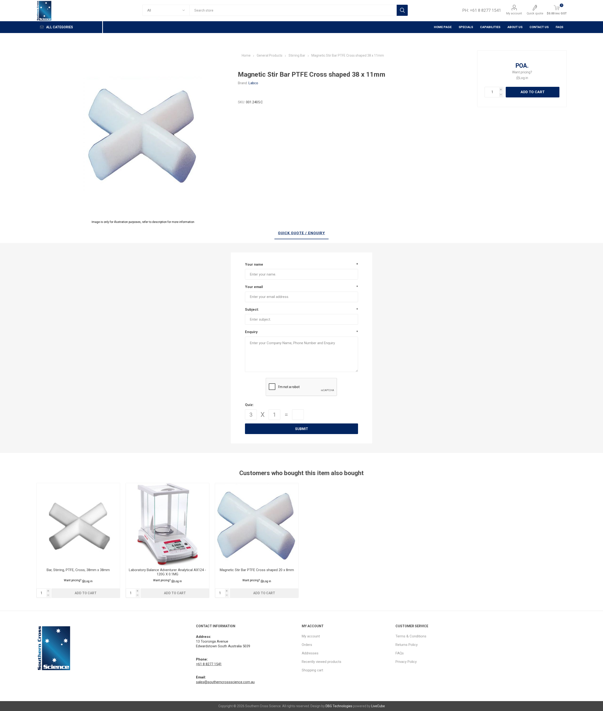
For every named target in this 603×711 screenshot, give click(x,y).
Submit (301, 429)
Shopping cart (312, 670)
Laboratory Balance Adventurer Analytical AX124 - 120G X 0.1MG (167, 572)
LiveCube (378, 706)
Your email (254, 287)
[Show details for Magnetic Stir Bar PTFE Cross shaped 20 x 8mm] (257, 525)
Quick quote (535, 13)
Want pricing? (522, 72)
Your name (254, 264)
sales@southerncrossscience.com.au (225, 682)
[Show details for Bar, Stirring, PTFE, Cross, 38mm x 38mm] (78, 525)
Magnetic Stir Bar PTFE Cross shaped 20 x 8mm (257, 570)
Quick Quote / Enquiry (301, 233)
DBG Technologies (339, 706)
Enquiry (251, 332)
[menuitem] (346, 636)
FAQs (559, 27)
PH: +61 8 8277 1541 (481, 10)
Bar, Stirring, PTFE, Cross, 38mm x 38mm (78, 570)
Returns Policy (406, 645)
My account (514, 13)
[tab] (301, 233)
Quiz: (249, 405)
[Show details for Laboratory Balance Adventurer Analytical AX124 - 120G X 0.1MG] (167, 525)
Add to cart (533, 92)
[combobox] (292, 10)
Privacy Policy (406, 662)
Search (402, 10)
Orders (307, 645)
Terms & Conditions (410, 636)
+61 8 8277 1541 (209, 664)
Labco (253, 83)
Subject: (252, 309)
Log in (523, 78)
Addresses (310, 653)
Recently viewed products (321, 662)
